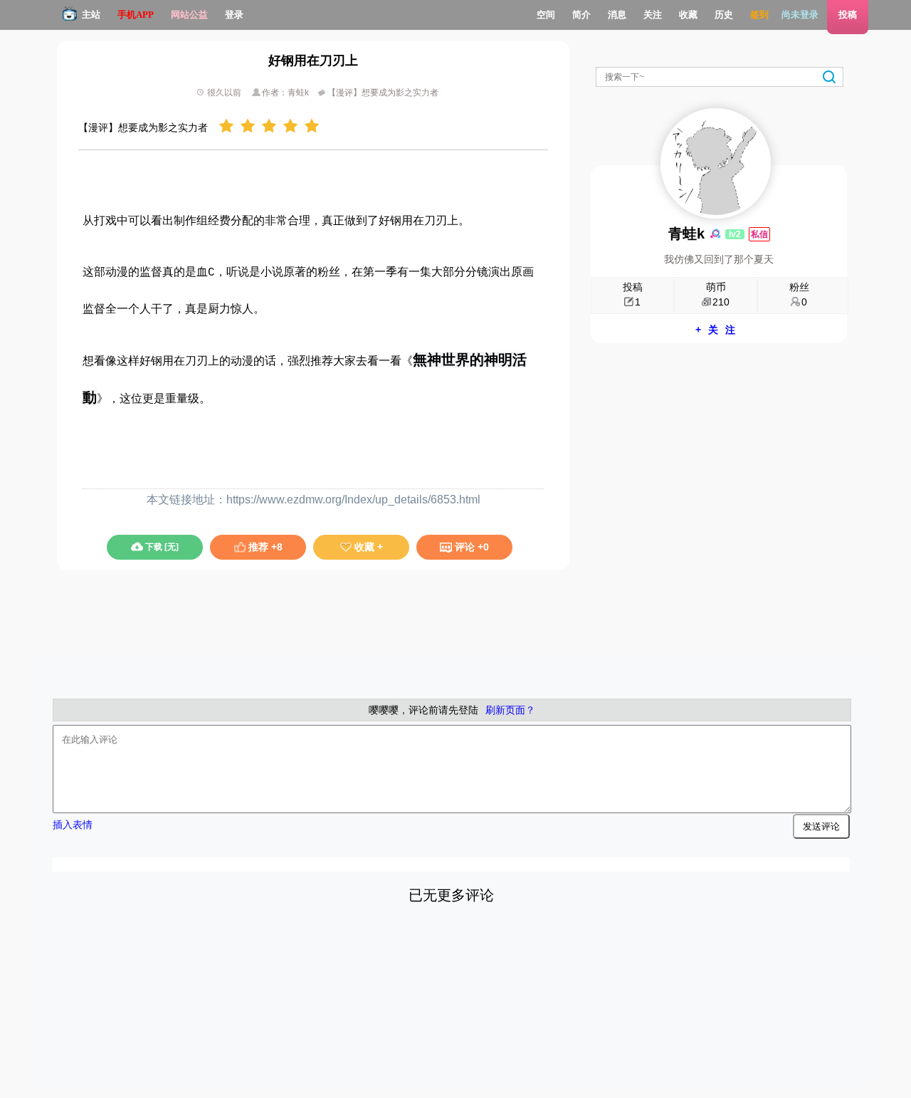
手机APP (135, 14)
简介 (581, 14)
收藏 (688, 14)
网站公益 (189, 14)
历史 (724, 14)
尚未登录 (799, 14)
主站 (91, 14)
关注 (652, 14)
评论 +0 (470, 547)
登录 (234, 14)
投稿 (847, 14)
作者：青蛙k (286, 93)
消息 (617, 14)
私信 (759, 234)
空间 (546, 14)
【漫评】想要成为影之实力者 (381, 93)
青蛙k (686, 233)
